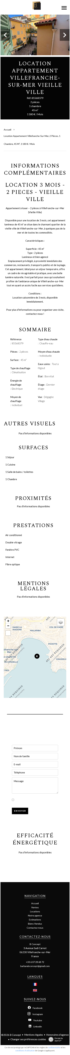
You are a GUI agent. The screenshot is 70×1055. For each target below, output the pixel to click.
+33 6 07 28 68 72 (35, 962)
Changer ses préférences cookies (28, 1039)
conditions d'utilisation (25, 1050)
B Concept (35, 944)
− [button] (8, 626)
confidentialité (54, 1047)
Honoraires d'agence (57, 1034)
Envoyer (20, 811)
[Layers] (60, 622)
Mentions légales (33, 1034)
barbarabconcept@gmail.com (35, 966)
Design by (59, 1039)
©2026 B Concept (11, 1034)
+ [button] (8, 621)
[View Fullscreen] (8, 633)
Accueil (7, 129)
